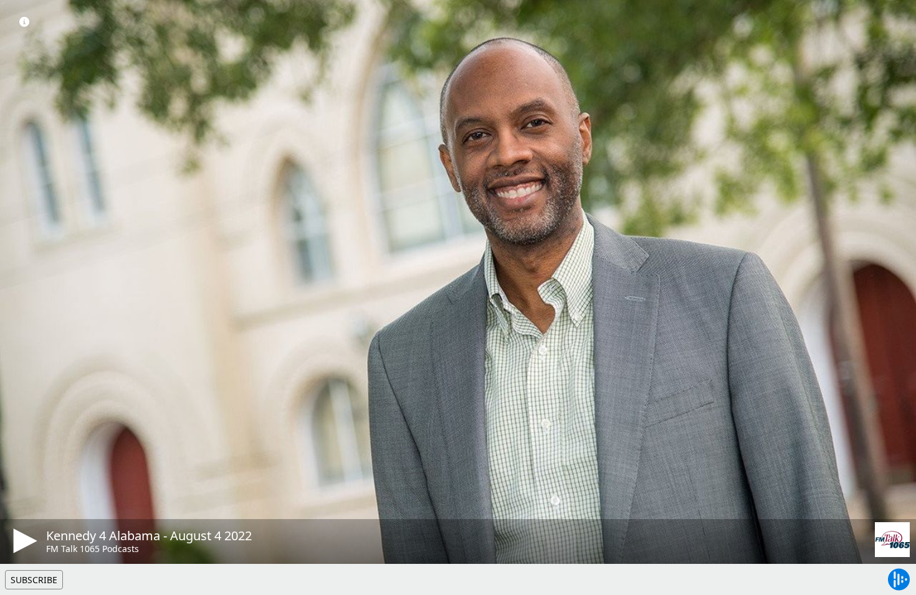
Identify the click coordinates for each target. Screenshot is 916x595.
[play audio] (23, 541)
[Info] (24, 22)
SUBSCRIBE (34, 580)
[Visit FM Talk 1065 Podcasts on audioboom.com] (892, 539)
